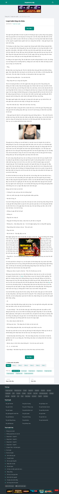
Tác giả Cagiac (9, 410)
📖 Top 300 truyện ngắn (20, 486)
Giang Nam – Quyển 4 (11, 436)
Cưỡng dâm (8, 393)
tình (22, 276)
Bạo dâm (49, 390)
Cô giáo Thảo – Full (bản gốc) (12, 447)
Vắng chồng (9, 471)
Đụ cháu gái (24, 370)
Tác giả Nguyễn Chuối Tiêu (12, 413)
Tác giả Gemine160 (43, 420)
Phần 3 (20, 365)
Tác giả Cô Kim (9, 406)
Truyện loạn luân (48, 370)
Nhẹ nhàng (27, 396)
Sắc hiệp (7, 396)
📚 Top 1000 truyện (10, 486)
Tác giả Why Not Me (44, 410)
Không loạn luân (18, 390)
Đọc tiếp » (29, 28)
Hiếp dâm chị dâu (10, 463)
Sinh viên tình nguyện (11, 477)
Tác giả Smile (42, 413)
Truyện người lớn (10, 373)
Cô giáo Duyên (9, 458)
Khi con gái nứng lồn (10, 461)
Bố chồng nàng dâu (43, 393)
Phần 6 (38, 365)
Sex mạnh (34, 396)
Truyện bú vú (39, 370)
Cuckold (18, 393)
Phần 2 (14, 365)
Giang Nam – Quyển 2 (11, 442)
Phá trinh (43, 390)
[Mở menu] (6, 2)
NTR (13, 393)
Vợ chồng (45, 396)
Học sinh (29, 393)
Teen (22, 396)
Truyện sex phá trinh (28, 373)
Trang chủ (7, 16)
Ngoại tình (31, 390)
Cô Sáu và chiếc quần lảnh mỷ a (13, 469)
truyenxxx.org (29, 2)
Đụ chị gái (8, 450)
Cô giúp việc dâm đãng (11, 480)
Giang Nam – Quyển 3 (11, 439)
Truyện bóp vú (32, 370)
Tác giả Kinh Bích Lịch (27, 410)
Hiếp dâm (37, 390)
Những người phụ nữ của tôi (12, 433)
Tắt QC (56, 490)
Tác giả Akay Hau (26, 423)
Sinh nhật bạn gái (10, 455)
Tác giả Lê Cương (26, 403)
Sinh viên (35, 393)
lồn (49, 282)
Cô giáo (23, 393)
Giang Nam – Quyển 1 (11, 444)
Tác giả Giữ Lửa (42, 416)
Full (18, 396)
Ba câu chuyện (9, 452)
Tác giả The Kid (9, 403)
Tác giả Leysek (25, 413)
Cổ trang (51, 393)
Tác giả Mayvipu (9, 423)
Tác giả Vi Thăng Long (27, 406)
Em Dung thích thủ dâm (11, 482)
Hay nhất (13, 396)
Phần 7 (43, 365)
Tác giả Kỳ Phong (26, 416)
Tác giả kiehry (25, 420)
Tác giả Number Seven (44, 406)
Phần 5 (32, 365)
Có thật (24, 390)
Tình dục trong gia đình (11, 474)
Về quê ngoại (9, 466)
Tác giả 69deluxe (10, 416)
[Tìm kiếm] (52, 2)
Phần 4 (26, 365)
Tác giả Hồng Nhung (10, 420)
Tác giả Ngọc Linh (43, 403)
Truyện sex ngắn (14, 16)
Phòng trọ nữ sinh (10, 431)
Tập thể (39, 396)
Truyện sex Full (19, 373)
